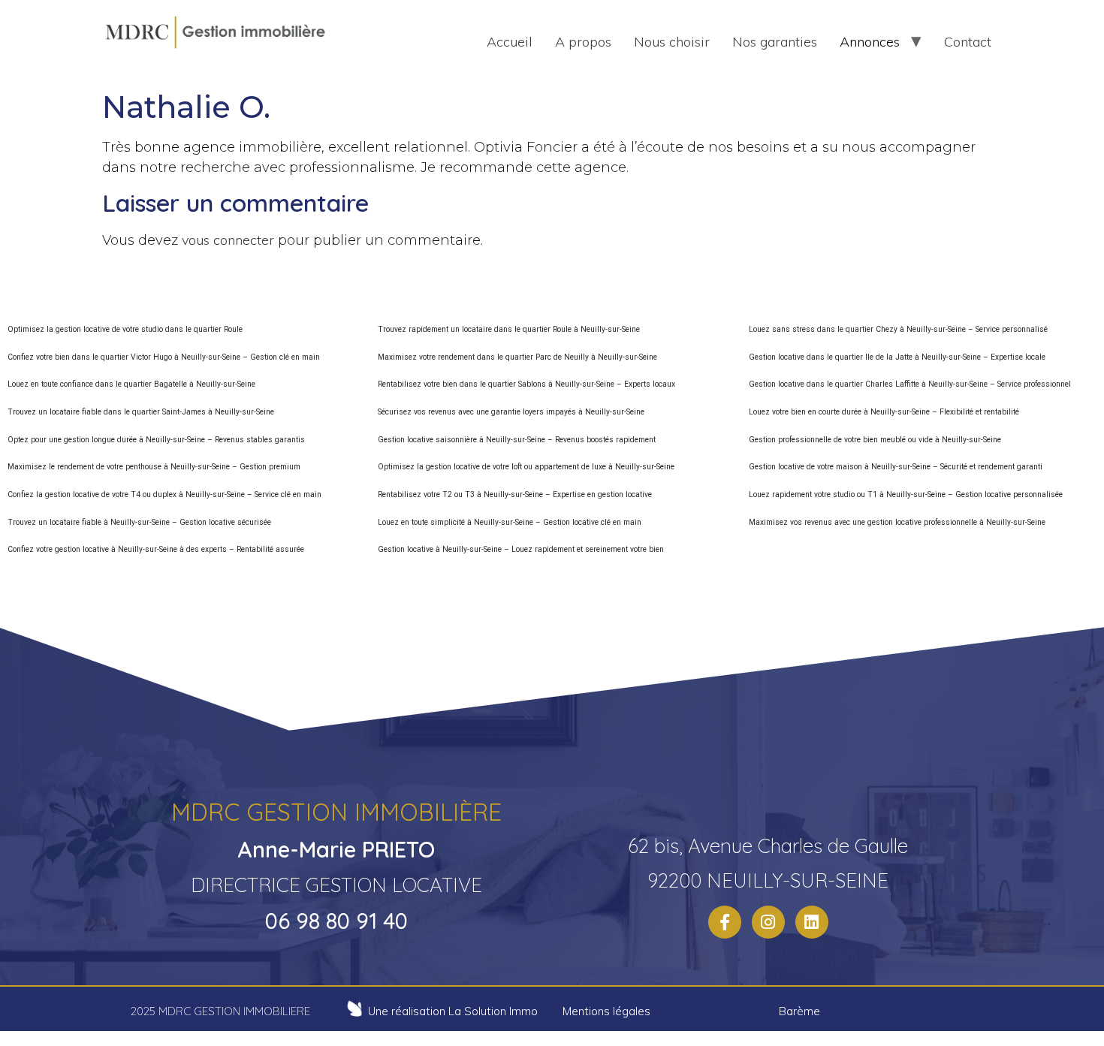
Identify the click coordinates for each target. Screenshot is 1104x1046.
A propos (583, 41)
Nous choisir (672, 41)
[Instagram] (768, 922)
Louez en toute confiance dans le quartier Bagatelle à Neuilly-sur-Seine (131, 384)
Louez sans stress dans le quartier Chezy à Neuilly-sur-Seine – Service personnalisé (898, 329)
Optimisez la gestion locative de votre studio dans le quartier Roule (125, 329)
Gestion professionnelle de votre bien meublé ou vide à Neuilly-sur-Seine (875, 440)
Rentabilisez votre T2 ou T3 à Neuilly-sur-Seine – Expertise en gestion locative (515, 494)
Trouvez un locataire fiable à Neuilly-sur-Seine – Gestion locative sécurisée (139, 522)
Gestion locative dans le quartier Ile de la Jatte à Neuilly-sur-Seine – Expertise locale (897, 357)
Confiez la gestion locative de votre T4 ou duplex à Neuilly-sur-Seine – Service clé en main (164, 494)
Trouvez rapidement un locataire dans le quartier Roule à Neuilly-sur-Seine (509, 329)
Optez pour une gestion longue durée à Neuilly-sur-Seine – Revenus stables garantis (156, 440)
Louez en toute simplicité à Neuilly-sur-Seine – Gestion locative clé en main (509, 522)
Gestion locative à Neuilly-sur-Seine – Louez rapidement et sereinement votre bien (521, 549)
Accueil (509, 41)
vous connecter (228, 240)
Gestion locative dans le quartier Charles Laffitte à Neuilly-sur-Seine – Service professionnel (910, 384)
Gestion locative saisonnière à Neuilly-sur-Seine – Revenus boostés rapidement (517, 440)
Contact (967, 41)
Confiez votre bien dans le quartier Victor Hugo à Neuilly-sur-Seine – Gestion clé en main (164, 357)
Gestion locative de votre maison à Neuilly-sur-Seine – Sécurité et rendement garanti (895, 467)
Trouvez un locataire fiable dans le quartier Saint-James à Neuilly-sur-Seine (141, 412)
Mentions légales (606, 1011)
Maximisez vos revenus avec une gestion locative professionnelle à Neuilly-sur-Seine (897, 522)
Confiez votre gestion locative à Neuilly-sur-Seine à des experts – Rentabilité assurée (156, 549)
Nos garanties (774, 41)
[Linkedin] (811, 922)
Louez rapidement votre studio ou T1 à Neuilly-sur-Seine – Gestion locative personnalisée (906, 494)
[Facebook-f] (724, 922)
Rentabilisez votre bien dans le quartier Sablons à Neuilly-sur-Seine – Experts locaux (526, 384)
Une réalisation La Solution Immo (453, 1011)
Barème (799, 1011)
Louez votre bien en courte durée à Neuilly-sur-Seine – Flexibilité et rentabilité (884, 412)
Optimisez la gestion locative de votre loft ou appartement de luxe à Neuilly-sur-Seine (526, 467)
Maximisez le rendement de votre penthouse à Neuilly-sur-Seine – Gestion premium (154, 467)
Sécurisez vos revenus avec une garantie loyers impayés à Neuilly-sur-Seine (511, 412)
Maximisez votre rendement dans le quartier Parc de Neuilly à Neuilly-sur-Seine (517, 357)
